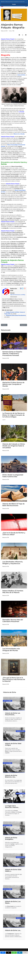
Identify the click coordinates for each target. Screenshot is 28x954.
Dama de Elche (21, 75)
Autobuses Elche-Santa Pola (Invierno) (16, 315)
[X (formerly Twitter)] (22, 35)
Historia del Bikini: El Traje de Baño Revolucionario (13, 504)
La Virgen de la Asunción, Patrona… (12, 806)
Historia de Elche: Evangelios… (11, 838)
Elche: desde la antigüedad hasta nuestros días (12, 476)
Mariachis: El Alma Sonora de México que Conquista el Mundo (13, 384)
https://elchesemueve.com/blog (17, 294)
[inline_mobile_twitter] (8, 952)
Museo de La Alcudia (19, 134)
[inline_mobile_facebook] (3, 952)
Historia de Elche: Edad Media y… (13, 870)
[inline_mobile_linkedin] (19, 952)
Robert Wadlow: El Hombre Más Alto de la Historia (12, 591)
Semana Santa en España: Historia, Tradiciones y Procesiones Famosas (12, 353)
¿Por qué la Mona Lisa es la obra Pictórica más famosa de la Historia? (13, 679)
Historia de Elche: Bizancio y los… (11, 776)
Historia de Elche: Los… (13, 930)
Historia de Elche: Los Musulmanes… (12, 713)
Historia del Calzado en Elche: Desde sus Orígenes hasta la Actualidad (13, 446)
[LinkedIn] (26, 35)
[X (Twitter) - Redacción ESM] (23, 288)
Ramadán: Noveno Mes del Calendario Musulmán (12, 620)
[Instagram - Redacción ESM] (25, 288)
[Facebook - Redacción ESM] (21, 288)
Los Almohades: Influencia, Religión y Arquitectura (12, 562)
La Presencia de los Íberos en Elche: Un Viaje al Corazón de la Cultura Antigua (13, 415)
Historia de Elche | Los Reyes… (13, 902)
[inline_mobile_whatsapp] (14, 952)
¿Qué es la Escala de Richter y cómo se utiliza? (13, 533)
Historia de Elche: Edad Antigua (13, 744)
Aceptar (14, 4)
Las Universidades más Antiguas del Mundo (11, 649)
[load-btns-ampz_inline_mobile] (25, 952)
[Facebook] (19, 35)
